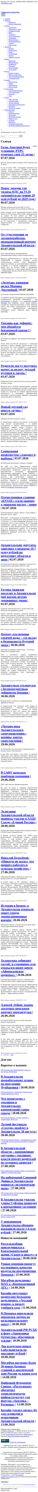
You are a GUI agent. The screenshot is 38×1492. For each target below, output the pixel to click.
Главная (7, 19)
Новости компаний (15, 24)
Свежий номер (13, 101)
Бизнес (7, 59)
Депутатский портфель (16, 76)
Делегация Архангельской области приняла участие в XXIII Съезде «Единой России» (18, 817)
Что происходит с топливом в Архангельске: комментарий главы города (15, 1106)
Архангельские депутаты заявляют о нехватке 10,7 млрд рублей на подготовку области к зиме (18, 552)
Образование (13, 85)
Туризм (11, 43)
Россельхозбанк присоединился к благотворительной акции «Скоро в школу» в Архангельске (19, 1251)
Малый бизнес (13, 62)
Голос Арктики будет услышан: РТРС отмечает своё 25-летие (17, 150)
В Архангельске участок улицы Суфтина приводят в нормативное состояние (19, 1203)
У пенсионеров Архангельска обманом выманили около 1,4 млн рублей (18, 1227)
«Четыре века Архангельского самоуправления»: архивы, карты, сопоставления (14, 733)
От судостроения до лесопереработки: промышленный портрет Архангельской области (18, 240)
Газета (7, 97)
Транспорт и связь (15, 29)
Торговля (12, 66)
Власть (7, 71)
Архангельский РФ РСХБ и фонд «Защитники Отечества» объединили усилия (19, 1335)
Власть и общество (15, 75)
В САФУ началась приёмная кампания (15, 774)
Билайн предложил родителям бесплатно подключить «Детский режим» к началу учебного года (16, 1300)
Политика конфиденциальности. (19, 1436)
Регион (7, 26)
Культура (12, 94)
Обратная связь (10, 110)
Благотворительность (16, 90)
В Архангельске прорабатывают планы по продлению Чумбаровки (17, 1082)
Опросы (11, 111)
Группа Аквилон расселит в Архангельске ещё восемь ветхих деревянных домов (18, 595)
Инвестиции (13, 50)
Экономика (12, 38)
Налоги (11, 55)
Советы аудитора (14, 57)
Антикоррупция (14, 78)
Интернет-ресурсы (15, 117)
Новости (7, 20)
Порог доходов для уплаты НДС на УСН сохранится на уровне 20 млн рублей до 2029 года (18, 193)
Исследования (13, 68)
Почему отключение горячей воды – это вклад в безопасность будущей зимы (19, 639)
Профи (11, 83)
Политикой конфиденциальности (12, 1476)
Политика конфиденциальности (19, 125)
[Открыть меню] (3, 14)
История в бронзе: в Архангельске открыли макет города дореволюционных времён (17, 913)
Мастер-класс (13, 82)
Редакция (12, 106)
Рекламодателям (14, 113)
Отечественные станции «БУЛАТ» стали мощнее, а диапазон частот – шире (19, 500)
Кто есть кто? (13, 87)
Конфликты (12, 64)
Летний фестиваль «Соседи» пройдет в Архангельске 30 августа (18, 1127)
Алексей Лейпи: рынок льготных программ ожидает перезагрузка (17, 1008)
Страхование (13, 54)
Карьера (7, 80)
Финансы (8, 47)
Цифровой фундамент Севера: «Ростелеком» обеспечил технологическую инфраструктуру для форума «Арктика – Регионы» (16, 1393)
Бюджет (11, 48)
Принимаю (5, 1482)
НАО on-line (13, 45)
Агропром (12, 34)
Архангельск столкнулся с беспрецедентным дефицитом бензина (18, 689)
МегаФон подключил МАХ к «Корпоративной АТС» (18, 1284)
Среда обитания (14, 92)
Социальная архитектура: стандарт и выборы (18, 454)
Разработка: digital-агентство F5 (29, 1484)
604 (12, 1055)
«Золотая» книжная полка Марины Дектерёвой (14, 286)
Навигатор (12, 22)
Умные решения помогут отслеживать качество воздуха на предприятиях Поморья (18, 1269)
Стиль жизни (9, 89)
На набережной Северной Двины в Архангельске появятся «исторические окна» (18, 1183)
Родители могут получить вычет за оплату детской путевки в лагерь (19, 369)
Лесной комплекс (14, 36)
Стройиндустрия (14, 31)
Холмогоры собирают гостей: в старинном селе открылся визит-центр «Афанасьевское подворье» (18, 968)
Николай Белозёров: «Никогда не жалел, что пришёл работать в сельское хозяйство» (17, 863)
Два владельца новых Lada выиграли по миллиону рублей (16, 1349)
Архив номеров (14, 103)
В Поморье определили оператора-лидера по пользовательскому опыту (17, 1319)
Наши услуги (13, 118)
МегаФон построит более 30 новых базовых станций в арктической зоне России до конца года (19, 1368)
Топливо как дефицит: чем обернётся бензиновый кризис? (16, 326)
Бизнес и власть (14, 73)
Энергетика (12, 27)
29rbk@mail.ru (28, 1434)
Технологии (13, 69)
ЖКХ (10, 33)
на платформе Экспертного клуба (16, 487)
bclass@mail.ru (10, 1434)
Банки (11, 52)
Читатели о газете (14, 108)
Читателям (12, 115)
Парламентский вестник (17, 104)
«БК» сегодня (13, 99)
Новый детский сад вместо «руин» (14, 408)
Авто (10, 96)
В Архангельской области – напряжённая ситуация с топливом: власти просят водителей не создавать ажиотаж (18, 1155)
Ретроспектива (13, 40)
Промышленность (15, 41)
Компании (12, 61)
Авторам (11, 120)
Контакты (12, 122)
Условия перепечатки (16, 124)
